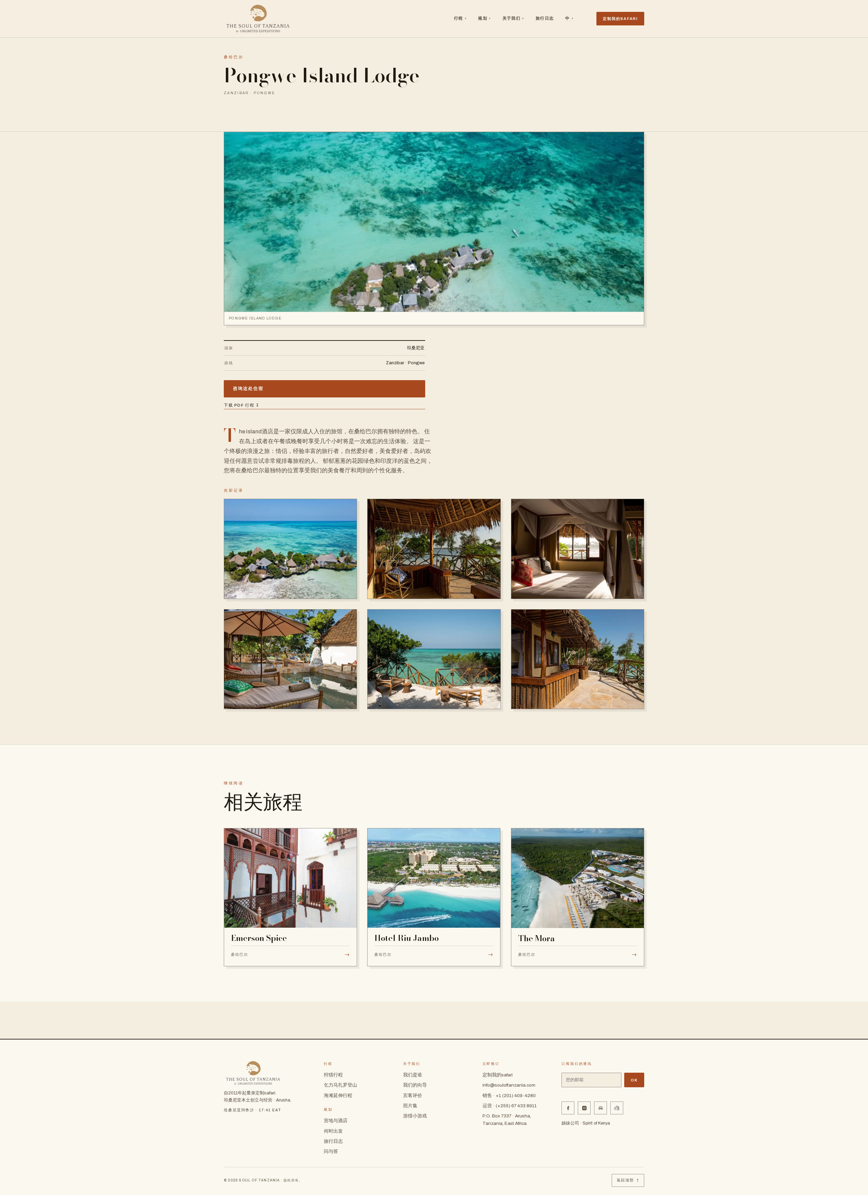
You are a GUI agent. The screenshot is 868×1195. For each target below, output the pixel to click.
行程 (460, 18)
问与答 (331, 1151)
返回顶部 (628, 1180)
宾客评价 (412, 1095)
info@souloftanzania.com (508, 1085)
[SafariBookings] (616, 1107)
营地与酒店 (336, 1120)
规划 (484, 18)
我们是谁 (412, 1074)
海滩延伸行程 (338, 1095)
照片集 (410, 1105)
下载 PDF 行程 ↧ (242, 405)
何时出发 (333, 1131)
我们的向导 (415, 1085)
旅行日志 (545, 18)
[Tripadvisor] (600, 1107)
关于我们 (513, 18)
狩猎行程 (333, 1074)
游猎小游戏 (415, 1115)
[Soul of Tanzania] (258, 19)
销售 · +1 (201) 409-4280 (509, 1095)
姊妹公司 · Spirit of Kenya (585, 1123)
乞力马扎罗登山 (340, 1085)
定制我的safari (497, 1074)
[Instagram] (584, 1107)
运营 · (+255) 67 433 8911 (509, 1105)
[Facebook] (567, 1107)
